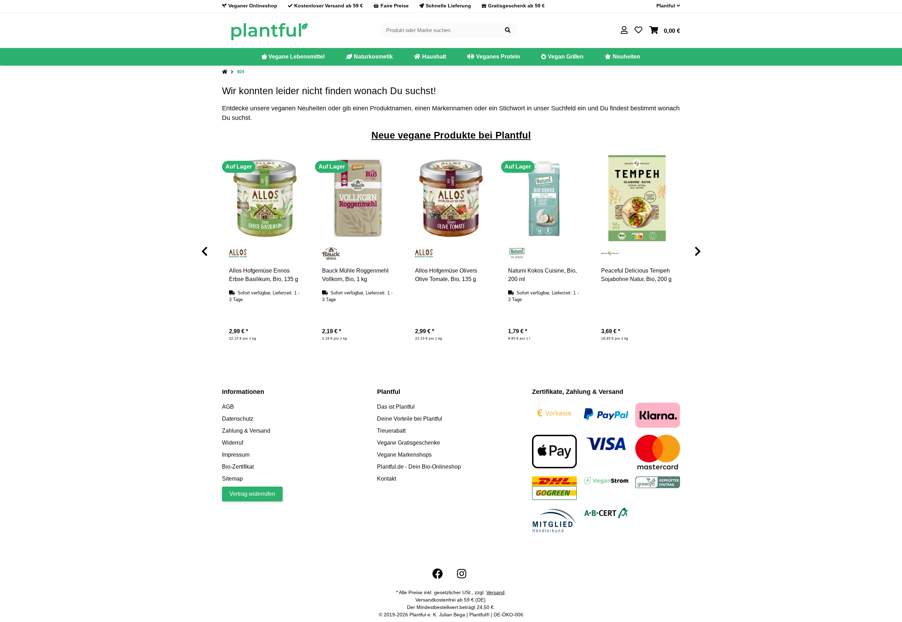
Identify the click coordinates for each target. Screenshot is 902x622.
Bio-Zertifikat (238, 467)
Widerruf (232, 443)
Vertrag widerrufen (252, 494)
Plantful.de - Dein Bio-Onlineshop (419, 467)
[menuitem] (293, 57)
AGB (228, 407)
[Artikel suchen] (508, 30)
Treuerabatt (391, 431)
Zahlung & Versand (246, 431)
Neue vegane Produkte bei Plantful (451, 135)
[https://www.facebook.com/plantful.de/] (437, 574)
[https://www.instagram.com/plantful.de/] (461, 574)
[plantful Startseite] (269, 30)
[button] (665, 6)
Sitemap (232, 479)
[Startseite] (224, 71)
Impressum (235, 455)
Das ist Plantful (396, 407)
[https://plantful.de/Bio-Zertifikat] (606, 513)
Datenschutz (237, 419)
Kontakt (386, 479)
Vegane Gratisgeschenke (408, 443)
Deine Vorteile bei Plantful (409, 419)
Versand (495, 592)
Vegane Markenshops (404, 455)
